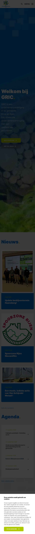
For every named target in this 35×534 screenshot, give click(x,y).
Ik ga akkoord (12, 529)
